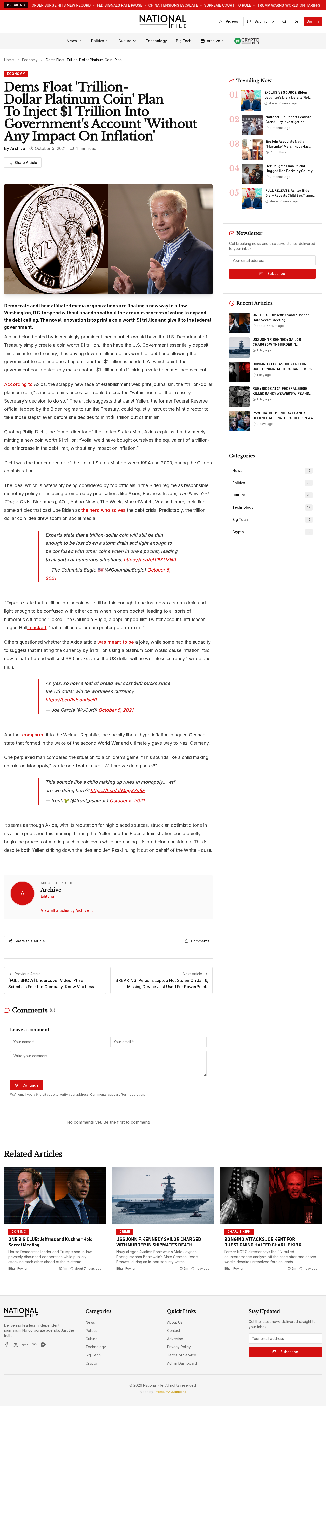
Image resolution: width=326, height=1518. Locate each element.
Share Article (26, 162)
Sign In (313, 21)
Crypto (91, 1363)
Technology (156, 41)
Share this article (30, 941)
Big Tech (184, 41)
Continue (30, 1085)
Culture (124, 41)
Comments (200, 941)
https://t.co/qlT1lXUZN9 (150, 559)
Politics (97, 41)
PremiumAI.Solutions (170, 1392)
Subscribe (276, 273)
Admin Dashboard (182, 1363)
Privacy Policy (179, 1347)
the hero (90, 510)
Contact (173, 1330)
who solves (113, 510)
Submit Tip (264, 21)
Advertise (175, 1339)
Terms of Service (181, 1355)
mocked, (37, 627)
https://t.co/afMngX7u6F (117, 790)
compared (33, 734)
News (72, 41)
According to (18, 384)
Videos (232, 21)
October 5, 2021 (115, 710)
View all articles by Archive (67, 910)
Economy (30, 60)
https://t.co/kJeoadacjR (71, 699)
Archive (213, 41)
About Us (174, 1322)
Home (9, 60)
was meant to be (115, 642)
